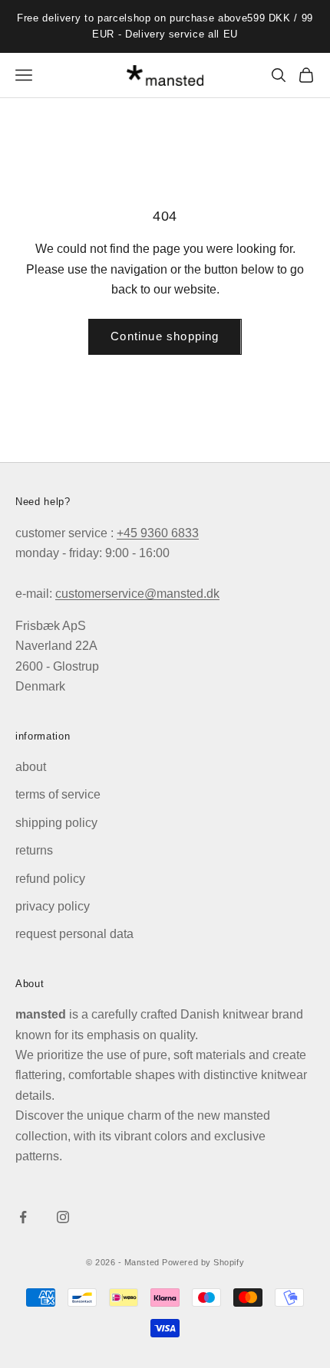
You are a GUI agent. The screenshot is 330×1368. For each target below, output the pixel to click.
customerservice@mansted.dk (137, 593)
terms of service (58, 794)
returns (34, 850)
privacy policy (52, 906)
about (30, 766)
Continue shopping (165, 336)
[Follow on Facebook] (23, 1217)
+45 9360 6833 (158, 533)
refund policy (50, 878)
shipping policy (56, 822)
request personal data (74, 933)
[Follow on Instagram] (63, 1217)
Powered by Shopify (203, 1262)
